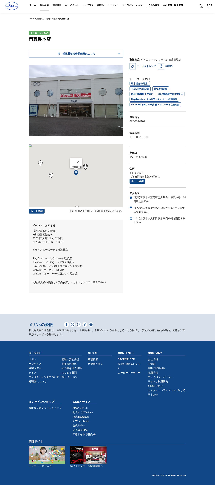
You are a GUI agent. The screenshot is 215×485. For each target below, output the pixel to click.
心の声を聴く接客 (72, 368)
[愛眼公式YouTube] (91, 324)
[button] (76, 173)
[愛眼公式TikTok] (84, 324)
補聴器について (37, 381)
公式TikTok (79, 425)
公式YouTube (80, 430)
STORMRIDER (126, 359)
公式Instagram (81, 416)
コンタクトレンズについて (44, 377)
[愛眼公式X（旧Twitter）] (72, 324)
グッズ (32, 372)
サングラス (35, 363)
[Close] (78, 161)
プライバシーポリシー (160, 377)
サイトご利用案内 (158, 381)
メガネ (32, 359)
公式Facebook (81, 421)
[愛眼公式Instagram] (78, 324)
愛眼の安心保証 (70, 359)
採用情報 (153, 372)
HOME (31, 19)
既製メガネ (35, 368)
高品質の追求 (69, 363)
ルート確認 (137, 181)
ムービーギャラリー (129, 372)
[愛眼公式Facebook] (66, 324)
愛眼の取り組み (156, 368)
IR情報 (151, 363)
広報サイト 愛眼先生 (84, 434)
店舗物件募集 (95, 363)
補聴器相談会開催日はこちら (78, 53)
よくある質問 (69, 372)
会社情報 (153, 359)
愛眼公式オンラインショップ (45, 408)
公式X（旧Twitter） (83, 412)
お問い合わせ (155, 386)
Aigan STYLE (80, 408)
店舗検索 (40, 19)
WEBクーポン (69, 377)
